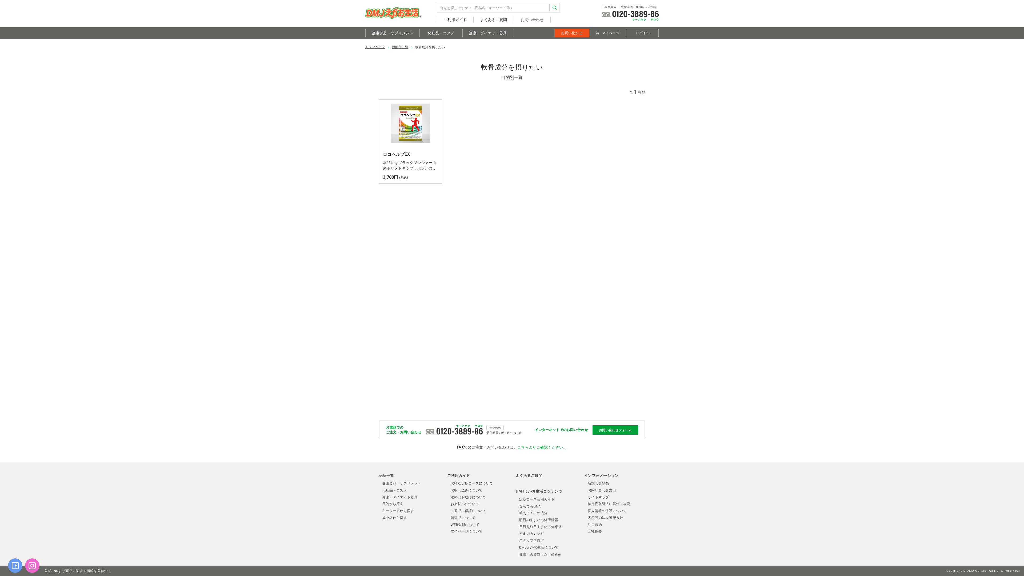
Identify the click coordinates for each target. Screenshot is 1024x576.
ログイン (642, 33)
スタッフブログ (531, 540)
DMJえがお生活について (539, 547)
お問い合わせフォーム (615, 430)
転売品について (463, 518)
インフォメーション (601, 475)
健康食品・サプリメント (392, 33)
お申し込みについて (467, 490)
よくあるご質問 (493, 20)
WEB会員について (465, 525)
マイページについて (467, 531)
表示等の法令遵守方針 (605, 518)
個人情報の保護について (607, 511)
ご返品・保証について (468, 511)
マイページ (610, 33)
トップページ (375, 47)
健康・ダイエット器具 (488, 33)
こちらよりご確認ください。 (542, 447)
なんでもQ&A (530, 506)
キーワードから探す (398, 511)
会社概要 (595, 531)
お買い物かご (571, 33)
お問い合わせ (532, 20)
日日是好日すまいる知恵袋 (540, 527)
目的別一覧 (400, 47)
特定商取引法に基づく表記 (609, 504)
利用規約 (595, 525)
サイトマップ (598, 497)
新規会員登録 (598, 483)
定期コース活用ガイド (537, 499)
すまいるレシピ (531, 533)
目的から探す (392, 504)
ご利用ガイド (455, 20)
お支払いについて (465, 504)
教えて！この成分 (533, 513)
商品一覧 (386, 475)
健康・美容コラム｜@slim (540, 554)
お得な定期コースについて (472, 483)
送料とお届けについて (468, 497)
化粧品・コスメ (441, 33)
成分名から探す (394, 518)
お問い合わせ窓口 (602, 490)
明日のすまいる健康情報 (538, 520)
